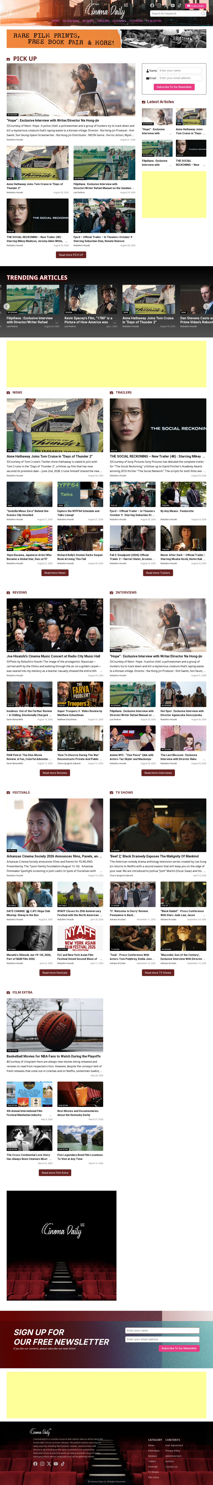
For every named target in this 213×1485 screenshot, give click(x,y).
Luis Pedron (79, 192)
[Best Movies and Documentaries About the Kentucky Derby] (80, 1094)
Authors (169, 1461)
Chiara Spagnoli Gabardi (69, 763)
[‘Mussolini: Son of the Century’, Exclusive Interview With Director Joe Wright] (183, 938)
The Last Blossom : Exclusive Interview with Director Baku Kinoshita (179, 759)
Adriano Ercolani (117, 919)
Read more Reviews (55, 773)
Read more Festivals (54, 973)
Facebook (152, 5)
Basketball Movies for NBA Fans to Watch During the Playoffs (54, 1056)
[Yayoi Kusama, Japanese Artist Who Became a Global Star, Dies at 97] (29, 538)
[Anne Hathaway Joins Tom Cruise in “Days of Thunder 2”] (38, 163)
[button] (206, 306)
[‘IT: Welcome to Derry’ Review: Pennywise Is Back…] (133, 894)
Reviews (88, 21)
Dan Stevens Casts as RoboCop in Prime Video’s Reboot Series (90, 320)
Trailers (103, 21)
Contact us (171, 1466)
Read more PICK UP (71, 255)
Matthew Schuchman (67, 719)
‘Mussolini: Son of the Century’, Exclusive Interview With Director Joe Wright (181, 959)
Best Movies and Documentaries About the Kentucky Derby (78, 1113)
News (55, 21)
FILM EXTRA (22, 992)
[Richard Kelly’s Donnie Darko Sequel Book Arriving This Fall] (80, 538)
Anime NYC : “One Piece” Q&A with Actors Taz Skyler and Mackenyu (145, 322)
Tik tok (179, 5)
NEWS (17, 392)
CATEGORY (155, 1440)
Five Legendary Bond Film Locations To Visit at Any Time (80, 1157)
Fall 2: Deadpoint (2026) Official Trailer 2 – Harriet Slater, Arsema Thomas (131, 559)
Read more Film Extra (55, 1173)
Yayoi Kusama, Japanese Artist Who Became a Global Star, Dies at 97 (29, 557)
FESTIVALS (21, 792)
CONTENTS (172, 1440)
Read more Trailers (158, 573)
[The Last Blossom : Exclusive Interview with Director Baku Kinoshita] (183, 738)
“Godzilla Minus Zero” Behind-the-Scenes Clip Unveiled (28, 513)
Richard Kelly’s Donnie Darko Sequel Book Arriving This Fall (80, 557)
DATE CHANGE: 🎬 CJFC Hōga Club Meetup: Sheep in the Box (28, 913)
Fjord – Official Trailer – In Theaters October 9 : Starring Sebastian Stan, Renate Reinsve (103, 239)
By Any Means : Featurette (177, 511)
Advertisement (173, 1456)
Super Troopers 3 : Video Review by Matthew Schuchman (79, 713)
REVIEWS (19, 592)
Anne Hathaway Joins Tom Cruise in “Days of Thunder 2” (35, 186)
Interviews (71, 21)
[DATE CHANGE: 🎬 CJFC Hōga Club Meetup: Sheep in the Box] (29, 894)
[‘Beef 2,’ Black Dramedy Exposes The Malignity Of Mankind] (158, 825)
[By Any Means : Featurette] (183, 494)
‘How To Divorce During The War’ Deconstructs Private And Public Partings (78, 759)
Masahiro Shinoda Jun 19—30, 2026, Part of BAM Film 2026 (29, 957)
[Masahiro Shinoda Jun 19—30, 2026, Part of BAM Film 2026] (29, 938)
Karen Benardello (15, 719)
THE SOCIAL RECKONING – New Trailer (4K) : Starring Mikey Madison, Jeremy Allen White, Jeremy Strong (35, 241)
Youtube (173, 5)
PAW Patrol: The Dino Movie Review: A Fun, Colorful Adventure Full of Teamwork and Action (28, 759)
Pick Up (11, 231)
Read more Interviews (158, 773)
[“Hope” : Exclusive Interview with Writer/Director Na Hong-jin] (71, 89)
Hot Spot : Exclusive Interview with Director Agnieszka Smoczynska (182, 713)
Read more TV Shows (158, 973)
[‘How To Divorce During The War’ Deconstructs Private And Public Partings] (80, 738)
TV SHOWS (124, 792)
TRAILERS (124, 392)
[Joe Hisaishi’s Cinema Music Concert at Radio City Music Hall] (55, 625)
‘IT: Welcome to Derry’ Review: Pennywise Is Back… (129, 913)
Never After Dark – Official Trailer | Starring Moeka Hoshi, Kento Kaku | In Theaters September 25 (183, 559)
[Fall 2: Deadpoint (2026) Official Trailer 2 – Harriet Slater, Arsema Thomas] (133, 538)
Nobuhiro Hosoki (15, 139)
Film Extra (153, 21)
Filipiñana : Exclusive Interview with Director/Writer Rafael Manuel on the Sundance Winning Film (103, 188)
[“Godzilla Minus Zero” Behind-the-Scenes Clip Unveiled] (29, 494)
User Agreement (174, 1445)
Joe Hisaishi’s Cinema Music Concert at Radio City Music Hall (53, 656)
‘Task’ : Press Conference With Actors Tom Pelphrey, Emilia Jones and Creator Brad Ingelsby (132, 959)
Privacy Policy (172, 1450)
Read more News (55, 573)
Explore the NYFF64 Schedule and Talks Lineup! (78, 513)
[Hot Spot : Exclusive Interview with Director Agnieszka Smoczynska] (183, 694)
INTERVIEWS (126, 592)
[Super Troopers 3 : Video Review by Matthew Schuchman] (80, 694)
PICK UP (25, 58)
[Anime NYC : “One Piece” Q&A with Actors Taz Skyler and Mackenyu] (148, 299)
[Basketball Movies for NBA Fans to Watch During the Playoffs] (55, 1025)
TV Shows (136, 21)
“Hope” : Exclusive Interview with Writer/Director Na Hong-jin (53, 120)
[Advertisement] (174, 194)
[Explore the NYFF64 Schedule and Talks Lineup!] (80, 494)
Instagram (159, 5)
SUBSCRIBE (197, 6)
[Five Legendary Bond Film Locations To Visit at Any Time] (80, 1138)
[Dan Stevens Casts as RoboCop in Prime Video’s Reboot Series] (91, 299)
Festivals (119, 21)
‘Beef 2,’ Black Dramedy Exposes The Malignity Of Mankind (154, 856)
